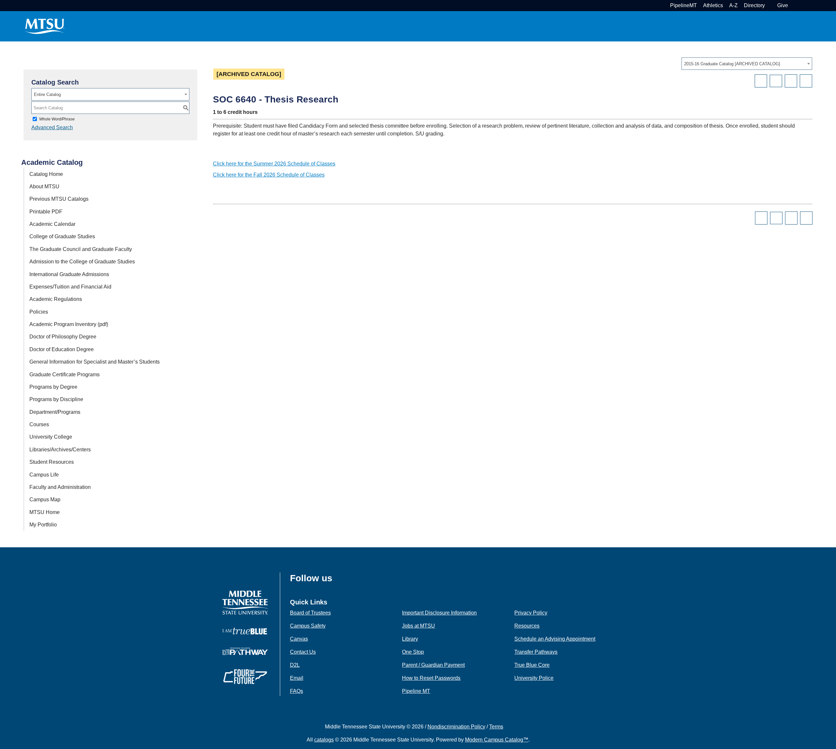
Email (296, 678)
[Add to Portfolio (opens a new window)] (761, 80)
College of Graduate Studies (62, 236)
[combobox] (747, 63)
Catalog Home (46, 174)
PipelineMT (683, 5)
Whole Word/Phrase (57, 119)
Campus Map (44, 499)
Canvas (299, 639)
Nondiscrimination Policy (456, 726)
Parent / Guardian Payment (433, 665)
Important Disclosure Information (439, 613)
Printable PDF (45, 211)
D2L (295, 665)
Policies (38, 312)
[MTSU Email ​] (770, 5)
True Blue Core (532, 665)
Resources (526, 626)
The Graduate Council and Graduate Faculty (80, 249)
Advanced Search (52, 127)
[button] (793, 5)
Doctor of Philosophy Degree (62, 336)
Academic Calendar (52, 224)
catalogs (324, 739)
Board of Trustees (310, 613)
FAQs (296, 691)
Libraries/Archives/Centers (60, 449)
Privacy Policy (530, 613)
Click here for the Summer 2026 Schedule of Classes (274, 163)
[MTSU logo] (245, 602)
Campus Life (44, 474)
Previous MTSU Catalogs (58, 199)
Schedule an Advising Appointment (554, 639)
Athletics (713, 5)
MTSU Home (44, 512)
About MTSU (44, 186)
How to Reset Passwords (431, 678)
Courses (39, 424)
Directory (754, 5)
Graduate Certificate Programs (64, 374)
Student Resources (51, 462)
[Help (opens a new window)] (806, 80)
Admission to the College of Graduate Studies (82, 261)
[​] (337, 580)
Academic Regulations (55, 299)
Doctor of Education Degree (61, 349)
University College (50, 437)
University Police (534, 678)
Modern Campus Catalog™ (496, 739)
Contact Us (303, 652)
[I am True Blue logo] (245, 630)
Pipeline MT (416, 691)
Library (410, 639)
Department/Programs (54, 412)
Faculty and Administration (60, 487)
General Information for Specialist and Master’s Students (94, 362)
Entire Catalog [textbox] (47, 94)
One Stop (413, 652)
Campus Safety (308, 626)
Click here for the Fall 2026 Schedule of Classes (269, 175)
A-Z (733, 5)
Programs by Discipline (56, 399)
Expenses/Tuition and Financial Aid (70, 286)
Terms (496, 726)
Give (782, 5)
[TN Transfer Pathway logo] (245, 651)
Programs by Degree (53, 387)
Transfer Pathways (535, 652)
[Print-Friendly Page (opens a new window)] (791, 80)
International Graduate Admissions (69, 274)
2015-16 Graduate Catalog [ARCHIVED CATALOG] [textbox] (732, 63)
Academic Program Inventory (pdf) (68, 324)
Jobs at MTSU (418, 626)
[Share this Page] (776, 81)
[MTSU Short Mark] (44, 25)
